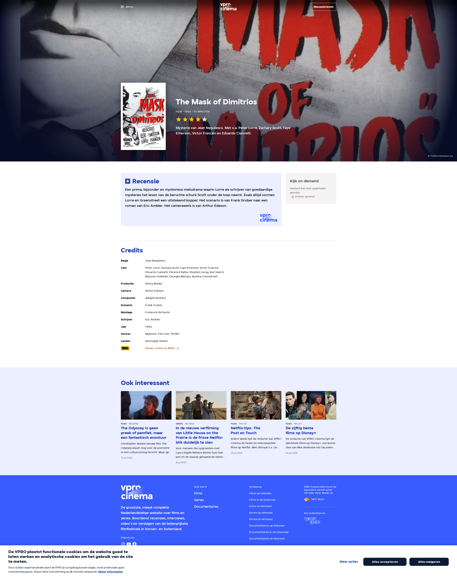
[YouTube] (129, 544)
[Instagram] (123, 544)
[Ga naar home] (228, 6)
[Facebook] (134, 544)
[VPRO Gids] (312, 521)
